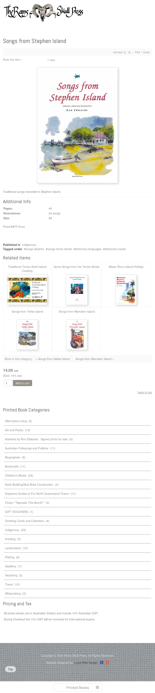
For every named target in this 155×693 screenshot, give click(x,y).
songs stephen (34, 249)
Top (10, 669)
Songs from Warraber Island (77, 311)
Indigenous (29, 245)
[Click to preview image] (77, 125)
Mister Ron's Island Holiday (126, 267)
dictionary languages (88, 249)
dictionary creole (115, 249)
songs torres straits (59, 249)
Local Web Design (86, 663)
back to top (145, 392)
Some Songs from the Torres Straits (76, 267)
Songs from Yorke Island (27, 311)
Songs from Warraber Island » (94, 359)
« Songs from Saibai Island (53, 359)
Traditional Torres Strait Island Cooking (27, 269)
